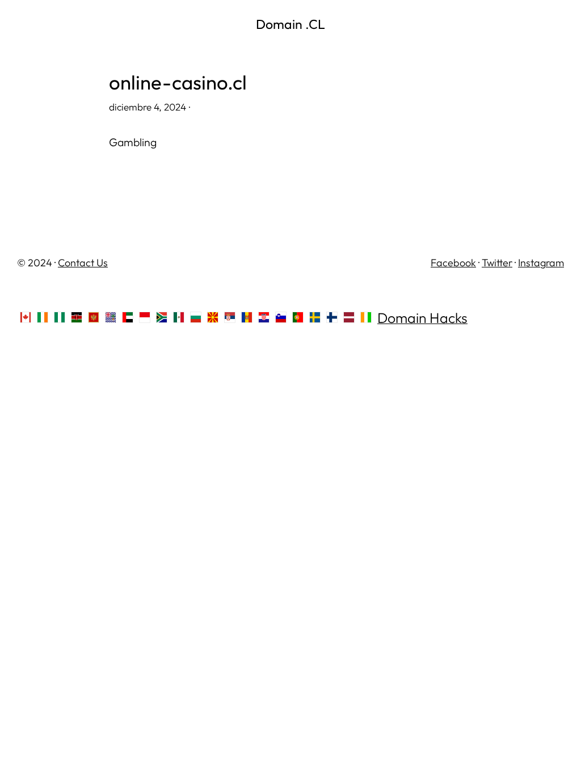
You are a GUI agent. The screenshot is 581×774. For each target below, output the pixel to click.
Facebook (453, 262)
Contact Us (83, 262)
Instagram (541, 262)
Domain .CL (290, 24)
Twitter (497, 262)
